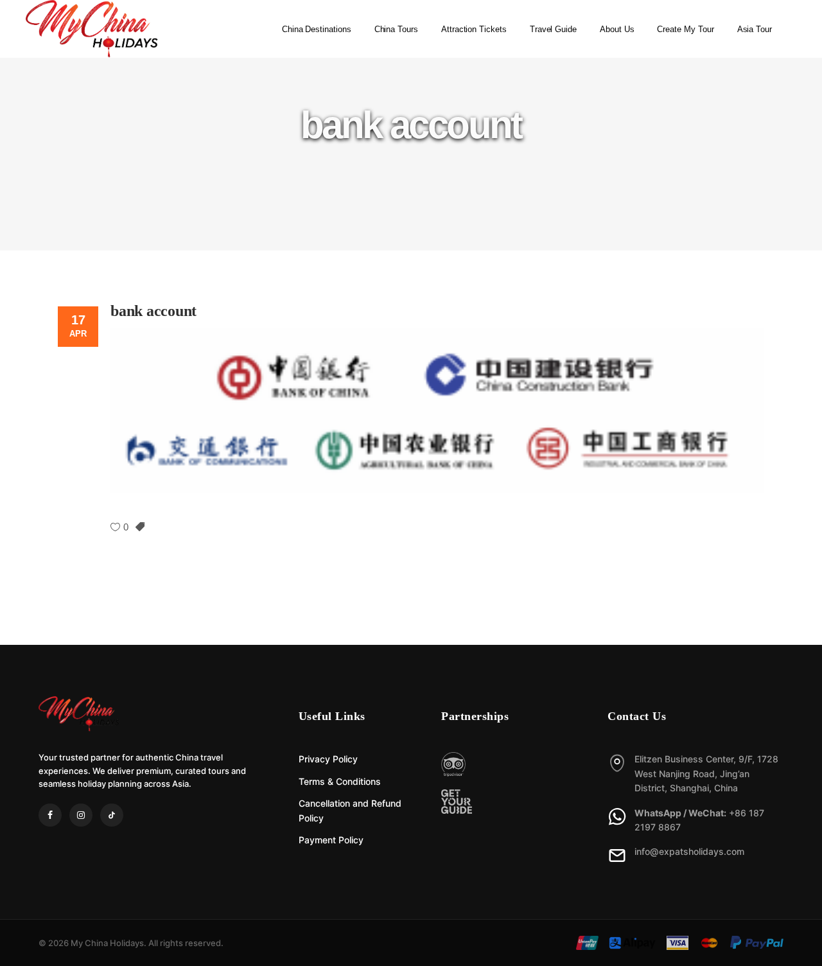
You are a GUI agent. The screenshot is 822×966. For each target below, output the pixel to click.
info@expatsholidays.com (689, 851)
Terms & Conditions (340, 781)
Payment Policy (331, 839)
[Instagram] (80, 815)
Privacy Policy (328, 758)
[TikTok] (111, 815)
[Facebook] (50, 815)
